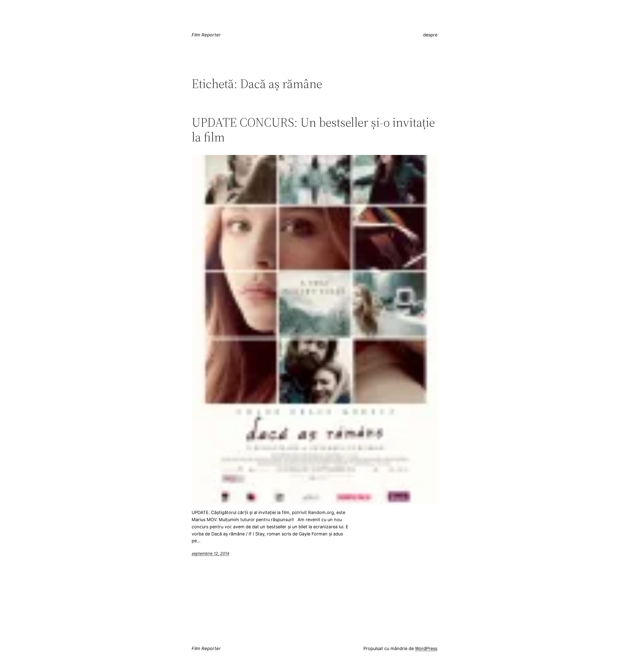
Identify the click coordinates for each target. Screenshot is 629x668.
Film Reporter (206, 34)
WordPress (426, 648)
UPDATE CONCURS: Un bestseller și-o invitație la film (313, 129)
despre (430, 34)
